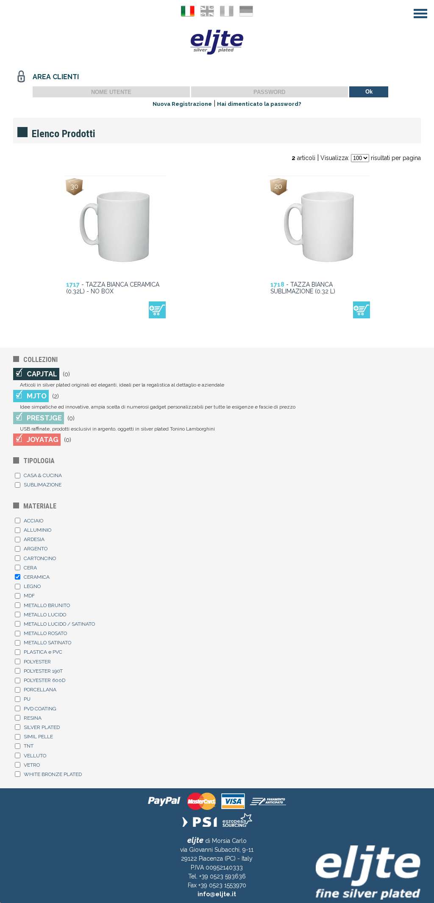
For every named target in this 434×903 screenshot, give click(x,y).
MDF (29, 596)
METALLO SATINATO (47, 643)
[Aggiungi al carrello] (157, 309)
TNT (28, 746)
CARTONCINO (40, 558)
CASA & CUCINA (43, 475)
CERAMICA (37, 577)
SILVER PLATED (42, 727)
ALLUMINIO (37, 530)
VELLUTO (35, 756)
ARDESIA (34, 539)
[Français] (227, 11)
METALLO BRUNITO (47, 605)
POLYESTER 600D (44, 680)
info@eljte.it (217, 894)
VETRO (32, 765)
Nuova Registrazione (182, 104)
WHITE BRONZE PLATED (53, 774)
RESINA (33, 718)
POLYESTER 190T (43, 671)
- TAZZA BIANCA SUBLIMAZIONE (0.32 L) (302, 288)
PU (27, 699)
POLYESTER (37, 662)
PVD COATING (40, 709)
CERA (30, 568)
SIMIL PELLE (38, 737)
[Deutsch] (246, 11)
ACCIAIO (33, 521)
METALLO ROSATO (45, 633)
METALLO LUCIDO (45, 615)
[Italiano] (188, 11)
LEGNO (32, 586)
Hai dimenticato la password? (259, 104)
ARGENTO (35, 549)
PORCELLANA (40, 690)
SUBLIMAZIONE (42, 485)
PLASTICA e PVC (43, 652)
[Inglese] (207, 11)
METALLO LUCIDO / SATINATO (59, 624)
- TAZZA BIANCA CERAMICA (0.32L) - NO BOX (112, 288)
